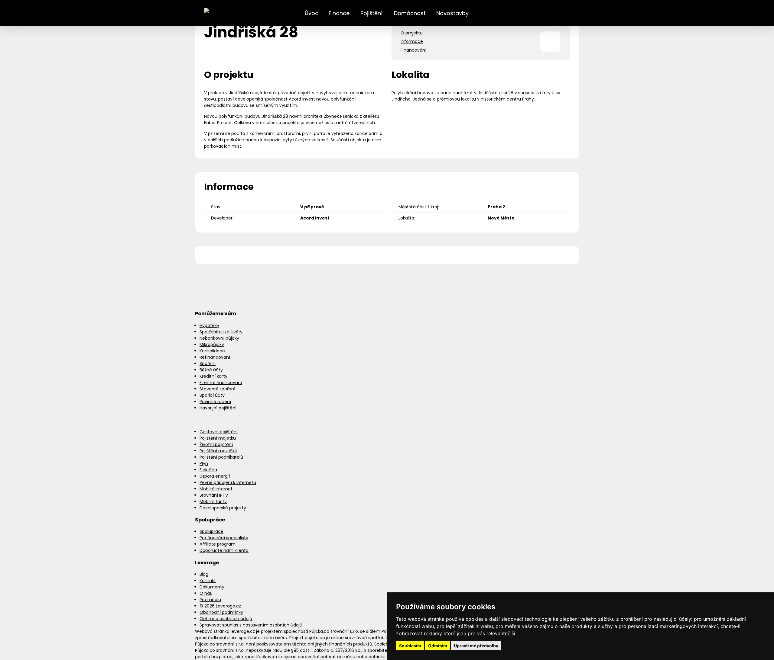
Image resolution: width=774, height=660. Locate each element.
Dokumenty (212, 587)
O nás (206, 593)
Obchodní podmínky (221, 612)
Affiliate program (218, 544)
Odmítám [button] (437, 645)
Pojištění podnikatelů (221, 457)
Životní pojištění (216, 444)
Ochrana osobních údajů (226, 619)
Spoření (208, 363)
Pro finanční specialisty (224, 538)
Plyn (204, 463)
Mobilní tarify (213, 501)
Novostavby (452, 13)
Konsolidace (212, 351)
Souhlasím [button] (410, 645)
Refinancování (215, 357)
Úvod (312, 13)
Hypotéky (209, 325)
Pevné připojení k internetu (228, 482)
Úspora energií (215, 476)
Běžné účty (211, 370)
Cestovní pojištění (219, 432)
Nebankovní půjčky (219, 338)
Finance (339, 13)
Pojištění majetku (218, 438)
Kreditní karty (213, 376)
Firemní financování (221, 383)
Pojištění (371, 13)
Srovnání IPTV (214, 495)
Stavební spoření (217, 389)
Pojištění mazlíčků (218, 451)
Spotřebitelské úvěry (221, 332)
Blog (204, 574)
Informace (412, 41)
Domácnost (410, 13)
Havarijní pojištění (218, 408)
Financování (413, 50)
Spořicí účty (212, 395)
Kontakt (208, 581)
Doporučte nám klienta (224, 550)
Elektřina (208, 470)
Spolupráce (211, 531)
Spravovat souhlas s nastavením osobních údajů (251, 625)
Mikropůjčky (212, 344)
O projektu (412, 33)
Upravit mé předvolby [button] (476, 645)
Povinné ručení (215, 402)
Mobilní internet (216, 489)
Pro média (210, 600)
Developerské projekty (223, 508)
